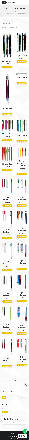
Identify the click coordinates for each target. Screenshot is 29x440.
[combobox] (14, 423)
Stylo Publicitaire (7, 198)
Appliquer (5, 412)
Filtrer (4, 397)
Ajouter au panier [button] (7, 114)
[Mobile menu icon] (25, 2)
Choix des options (7, 67)
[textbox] (14, 408)
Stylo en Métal (7, 61)
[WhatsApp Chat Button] (25, 431)
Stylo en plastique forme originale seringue (21, 164)
